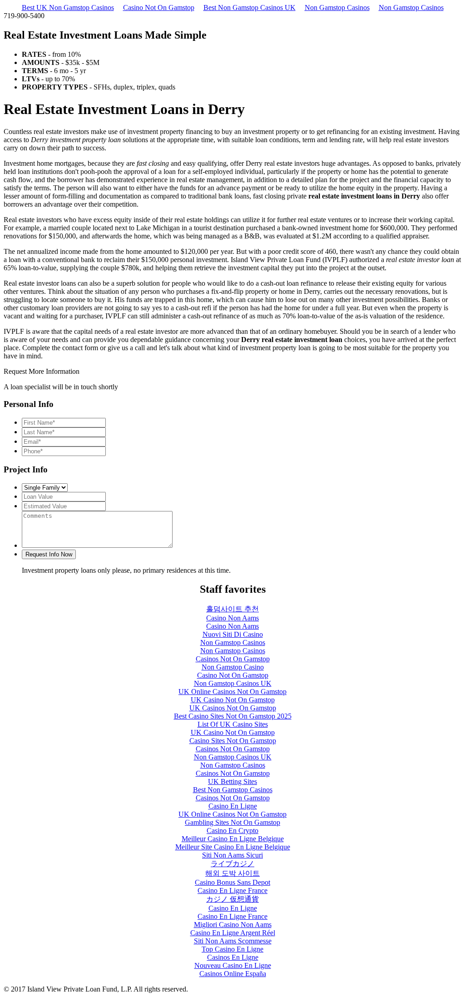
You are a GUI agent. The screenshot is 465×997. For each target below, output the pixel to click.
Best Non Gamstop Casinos (232, 790)
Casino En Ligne (232, 806)
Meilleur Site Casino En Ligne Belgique (232, 847)
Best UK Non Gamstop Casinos (68, 7)
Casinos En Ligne (232, 957)
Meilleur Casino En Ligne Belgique (233, 839)
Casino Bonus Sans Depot (232, 882)
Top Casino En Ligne (232, 949)
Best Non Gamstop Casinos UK (249, 7)
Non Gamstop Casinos (337, 7)
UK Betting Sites (232, 781)
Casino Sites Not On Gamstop (232, 740)
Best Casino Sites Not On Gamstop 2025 (233, 716)
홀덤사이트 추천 (232, 609)
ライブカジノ (232, 864)
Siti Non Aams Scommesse (233, 941)
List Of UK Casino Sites (233, 724)
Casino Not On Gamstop (158, 7)
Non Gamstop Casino (233, 667)
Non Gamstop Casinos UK (233, 683)
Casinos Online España (232, 973)
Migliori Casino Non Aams (233, 924)
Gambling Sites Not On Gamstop (232, 822)
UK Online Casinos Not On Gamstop (232, 691)
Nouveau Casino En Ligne (232, 965)
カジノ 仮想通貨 (232, 899)
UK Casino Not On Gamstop (233, 700)
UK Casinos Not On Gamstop (232, 708)
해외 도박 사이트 (232, 873)
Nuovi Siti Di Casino (233, 634)
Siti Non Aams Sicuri (232, 855)
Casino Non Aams (232, 618)
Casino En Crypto (232, 830)
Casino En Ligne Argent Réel (232, 933)
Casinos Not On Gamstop (233, 659)
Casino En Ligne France (232, 890)
